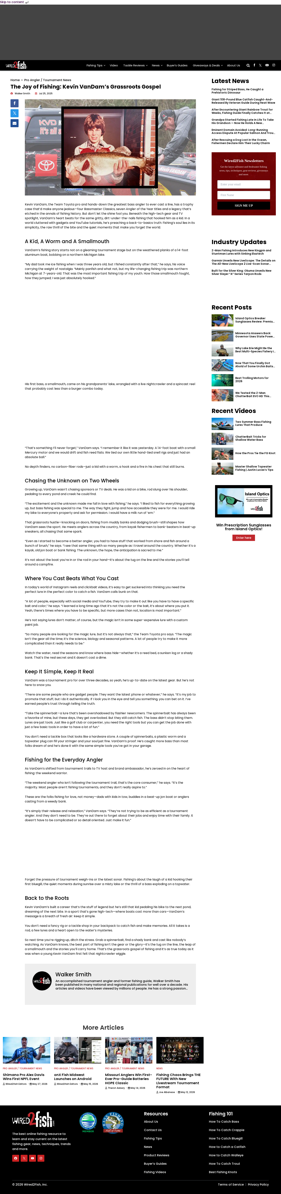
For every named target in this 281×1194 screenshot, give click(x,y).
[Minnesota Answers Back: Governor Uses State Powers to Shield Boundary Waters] (222, 335)
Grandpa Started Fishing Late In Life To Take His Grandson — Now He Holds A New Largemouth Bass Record (243, 123)
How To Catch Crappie (226, 1130)
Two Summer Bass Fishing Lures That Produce (253, 423)
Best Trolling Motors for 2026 (252, 379)
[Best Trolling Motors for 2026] (222, 380)
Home (15, 80)
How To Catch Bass (224, 1121)
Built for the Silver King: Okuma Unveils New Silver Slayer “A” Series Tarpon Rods (241, 272)
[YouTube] (32, 1158)
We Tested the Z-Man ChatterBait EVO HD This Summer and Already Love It (254, 396)
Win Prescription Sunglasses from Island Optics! (243, 527)
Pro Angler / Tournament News (47, 80)
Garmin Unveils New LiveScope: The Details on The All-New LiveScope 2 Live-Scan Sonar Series (243, 264)
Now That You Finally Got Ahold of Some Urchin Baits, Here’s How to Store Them (254, 366)
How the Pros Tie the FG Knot (255, 453)
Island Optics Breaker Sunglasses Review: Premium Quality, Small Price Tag (255, 321)
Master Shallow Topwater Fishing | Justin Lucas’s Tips (254, 468)
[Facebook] (15, 1158)
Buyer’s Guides (177, 65)
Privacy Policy (258, 1184)
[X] (24, 1158)
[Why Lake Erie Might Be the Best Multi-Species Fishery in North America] (222, 350)
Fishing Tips (94, 65)
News (156, 65)
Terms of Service (231, 1184)
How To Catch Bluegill (226, 1138)
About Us (233, 65)
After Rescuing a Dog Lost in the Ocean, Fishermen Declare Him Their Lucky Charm (241, 141)
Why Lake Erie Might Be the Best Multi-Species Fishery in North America (255, 351)
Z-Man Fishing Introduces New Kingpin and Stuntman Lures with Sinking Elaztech (241, 252)
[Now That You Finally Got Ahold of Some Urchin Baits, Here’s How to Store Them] (222, 365)
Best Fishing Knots (223, 1172)
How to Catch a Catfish (227, 1147)
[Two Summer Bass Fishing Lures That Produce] (222, 424)
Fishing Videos (155, 1172)
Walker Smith (73, 974)
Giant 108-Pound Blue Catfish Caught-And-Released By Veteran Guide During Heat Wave (243, 101)
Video (114, 65)
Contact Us (153, 1130)
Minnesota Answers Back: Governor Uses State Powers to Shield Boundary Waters (255, 336)
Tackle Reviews (134, 65)
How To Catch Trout (224, 1163)
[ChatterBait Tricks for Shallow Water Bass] (222, 439)
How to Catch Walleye (226, 1155)
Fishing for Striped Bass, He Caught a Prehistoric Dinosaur (237, 90)
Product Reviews (156, 1155)
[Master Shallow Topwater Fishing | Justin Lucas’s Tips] (222, 469)
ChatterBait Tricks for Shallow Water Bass (250, 438)
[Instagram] (40, 1158)
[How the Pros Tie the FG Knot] (222, 454)
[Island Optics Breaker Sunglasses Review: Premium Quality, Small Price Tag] (222, 320)
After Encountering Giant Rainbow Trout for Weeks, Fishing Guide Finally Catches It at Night (242, 113)
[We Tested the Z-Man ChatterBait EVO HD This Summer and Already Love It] (222, 395)
